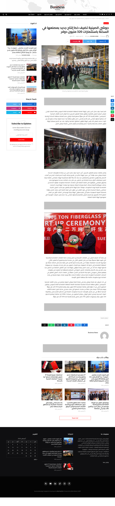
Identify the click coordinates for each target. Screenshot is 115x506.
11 (22, 447)
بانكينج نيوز (59, 14)
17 (26, 450)
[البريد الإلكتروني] (112, 119)
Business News (94, 36)
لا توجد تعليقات (79, 36)
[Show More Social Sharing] (68, 41)
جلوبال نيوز (31, 14)
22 (35, 453)
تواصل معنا (106, 462)
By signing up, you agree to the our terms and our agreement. (20, 145)
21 (8, 450)
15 (35, 450)
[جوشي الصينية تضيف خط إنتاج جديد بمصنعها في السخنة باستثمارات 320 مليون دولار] (75, 67)
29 (35, 456)
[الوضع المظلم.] (3, 14)
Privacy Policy (20, 146)
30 (30, 456)
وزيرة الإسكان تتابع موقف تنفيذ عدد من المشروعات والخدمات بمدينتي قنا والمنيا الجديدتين (16, 89)
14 (8, 447)
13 (12, 447)
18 (22, 450)
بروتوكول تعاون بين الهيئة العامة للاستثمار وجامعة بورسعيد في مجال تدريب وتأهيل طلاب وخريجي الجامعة (98, 406)
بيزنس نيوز (77, 14)
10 (26, 447)
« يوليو (35, 459)
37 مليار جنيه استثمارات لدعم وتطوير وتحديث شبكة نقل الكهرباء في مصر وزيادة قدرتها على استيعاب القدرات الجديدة (76, 378)
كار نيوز (39, 14)
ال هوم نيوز (68, 14)
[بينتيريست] (112, 115)
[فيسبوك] (112, 100)
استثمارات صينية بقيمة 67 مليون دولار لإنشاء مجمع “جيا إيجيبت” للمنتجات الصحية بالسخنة (52, 378)
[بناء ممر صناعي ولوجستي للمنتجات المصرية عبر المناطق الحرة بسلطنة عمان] (52, 394)
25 (22, 453)
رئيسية (85, 14)
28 (8, 453)
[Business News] (57, 7)
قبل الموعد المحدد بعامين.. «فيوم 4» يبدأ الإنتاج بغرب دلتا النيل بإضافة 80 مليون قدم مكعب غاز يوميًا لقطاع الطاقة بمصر (99, 379)
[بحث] (6, 14)
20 (12, 450)
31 (26, 456)
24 (26, 453)
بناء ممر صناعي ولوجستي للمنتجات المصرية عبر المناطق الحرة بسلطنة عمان (52, 405)
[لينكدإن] (112, 108)
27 (12, 453)
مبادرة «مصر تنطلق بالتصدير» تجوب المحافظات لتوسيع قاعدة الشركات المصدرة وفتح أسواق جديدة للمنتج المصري (75, 406)
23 (30, 453)
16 (30, 450)
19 (17, 450)
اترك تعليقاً (75, 418)
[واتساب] (112, 112)
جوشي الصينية (104, 318)
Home (107, 18)
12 (17, 447)
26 (17, 453)
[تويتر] (112, 104)
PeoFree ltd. (60, 491)
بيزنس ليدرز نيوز (48, 14)
